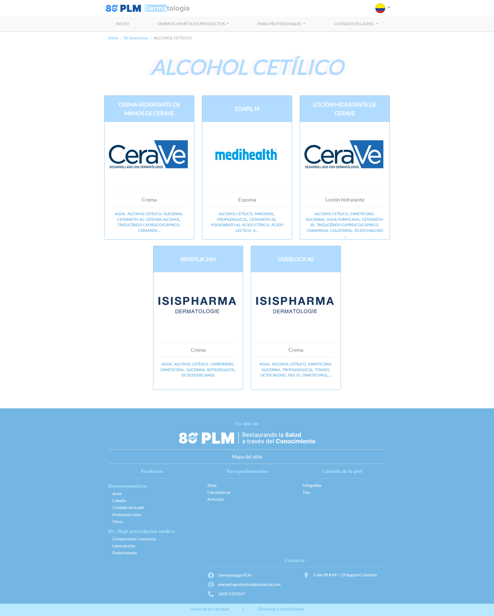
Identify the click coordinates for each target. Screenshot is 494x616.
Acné (116, 493)
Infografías (312, 485)
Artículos (215, 499)
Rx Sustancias (136, 37)
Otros (117, 521)
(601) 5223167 (231, 593)
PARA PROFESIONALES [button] (280, 23)
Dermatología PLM (235, 575)
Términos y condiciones (280, 609)
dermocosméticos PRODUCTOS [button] (192, 23)
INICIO (122, 23)
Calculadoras (219, 492)
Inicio (113, 37)
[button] (383, 8)
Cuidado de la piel (128, 507)
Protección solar (126, 514)
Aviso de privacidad (209, 609)
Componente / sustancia (134, 538)
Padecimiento (124, 552)
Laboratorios (123, 545)
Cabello (119, 500)
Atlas (212, 485)
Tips (306, 492)
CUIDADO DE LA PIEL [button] (354, 23)
